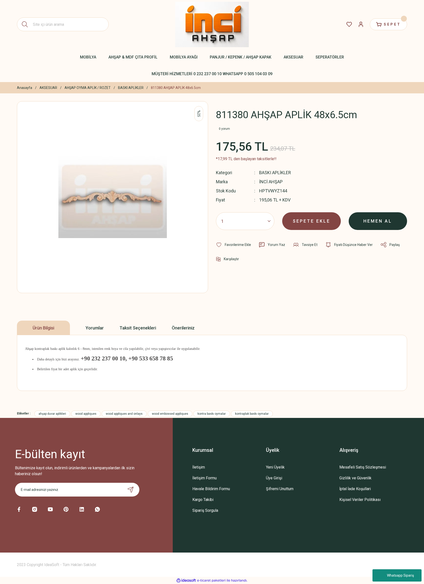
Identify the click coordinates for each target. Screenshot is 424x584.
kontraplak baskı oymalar (252, 413)
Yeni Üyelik (275, 467)
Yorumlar (95, 327)
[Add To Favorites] (233, 245)
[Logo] (212, 24)
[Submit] (130, 490)
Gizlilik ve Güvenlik (355, 478)
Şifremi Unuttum (279, 488)
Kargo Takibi (202, 499)
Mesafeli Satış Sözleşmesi (362, 467)
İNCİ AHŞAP (271, 181)
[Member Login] (361, 24)
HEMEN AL (377, 221)
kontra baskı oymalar (212, 413)
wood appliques (85, 413)
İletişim (198, 467)
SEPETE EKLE (311, 221)
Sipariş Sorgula (205, 510)
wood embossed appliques (170, 413)
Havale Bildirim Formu (211, 488)
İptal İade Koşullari (355, 488)
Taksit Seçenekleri (137, 327)
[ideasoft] (186, 580)
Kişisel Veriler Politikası (360, 499)
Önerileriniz (183, 327)
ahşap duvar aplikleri (52, 413)
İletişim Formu (204, 478)
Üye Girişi (274, 478)
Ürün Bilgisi (43, 327)
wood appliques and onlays (124, 413)
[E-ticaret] (211, 580)
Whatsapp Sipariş (400, 575)
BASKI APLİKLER (275, 172)
